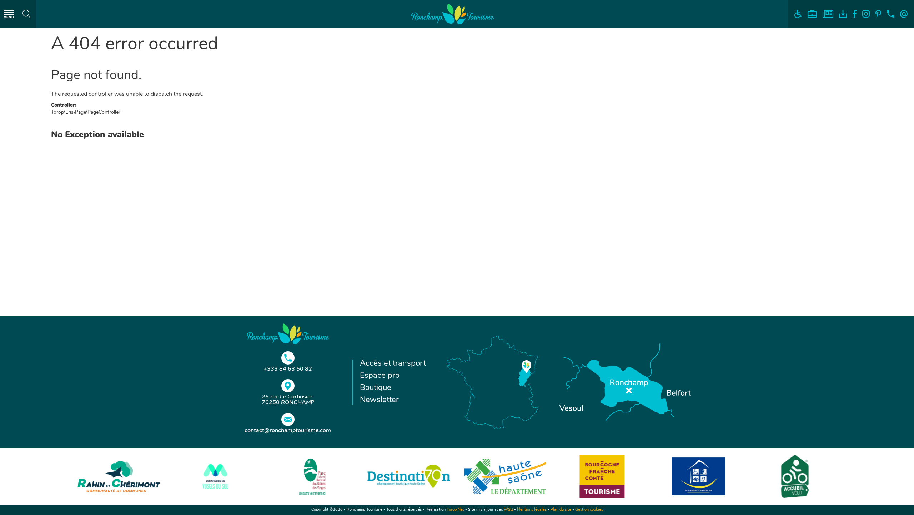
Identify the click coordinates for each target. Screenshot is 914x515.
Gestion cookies (589, 510)
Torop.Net (455, 510)
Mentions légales (532, 510)
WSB (508, 510)
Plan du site (561, 510)
